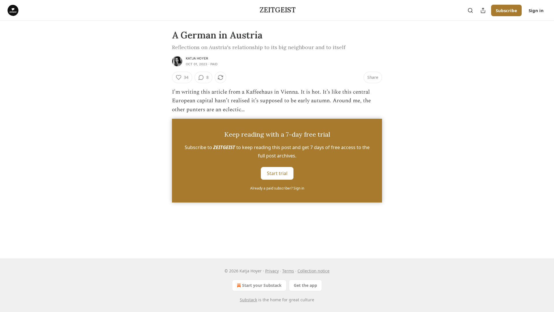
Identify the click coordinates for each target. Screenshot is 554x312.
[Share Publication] (483, 10)
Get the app (305, 285)
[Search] (470, 10)
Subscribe (506, 10)
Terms (288, 271)
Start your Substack (262, 285)
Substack (248, 299)
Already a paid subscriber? (277, 188)
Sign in (536, 10)
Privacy (272, 271)
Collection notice (313, 271)
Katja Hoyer (197, 58)
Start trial (277, 173)
